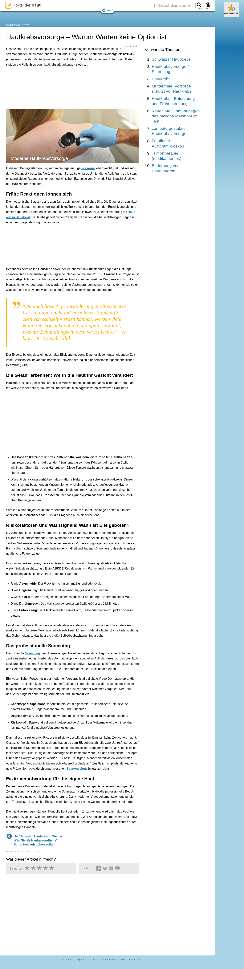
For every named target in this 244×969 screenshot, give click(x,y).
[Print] (118, 868)
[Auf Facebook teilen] (99, 868)
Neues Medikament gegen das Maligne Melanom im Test (176, 116)
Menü (110, 10)
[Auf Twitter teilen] (105, 868)
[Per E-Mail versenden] (112, 868)
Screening (32, 653)
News (27, 24)
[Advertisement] (65, 87)
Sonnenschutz (76, 768)
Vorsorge (88, 168)
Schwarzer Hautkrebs (171, 59)
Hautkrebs (161, 79)
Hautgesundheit (13, 24)
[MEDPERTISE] (231, 15)
